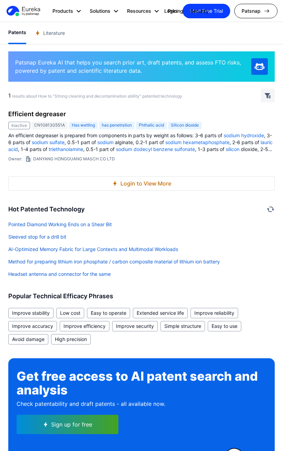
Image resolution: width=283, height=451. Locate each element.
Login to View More (145, 183)
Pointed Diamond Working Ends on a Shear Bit (60, 224)
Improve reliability (214, 313)
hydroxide (252, 135)
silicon (233, 149)
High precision (71, 339)
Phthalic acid (151, 125)
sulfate (57, 142)
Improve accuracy (32, 326)
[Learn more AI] (259, 66)
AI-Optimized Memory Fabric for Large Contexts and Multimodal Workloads (93, 249)
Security (199, 11)
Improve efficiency (85, 326)
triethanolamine (66, 149)
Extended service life (160, 313)
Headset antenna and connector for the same (59, 274)
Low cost (70, 313)
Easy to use (224, 326)
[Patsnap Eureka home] (23, 11)
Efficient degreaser (37, 114)
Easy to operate (108, 313)
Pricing (175, 11)
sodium (232, 135)
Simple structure (182, 326)
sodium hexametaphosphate (197, 142)
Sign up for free (71, 424)
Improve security (135, 326)
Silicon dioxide (185, 125)
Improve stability (31, 313)
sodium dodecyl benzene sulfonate (155, 149)
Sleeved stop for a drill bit (37, 237)
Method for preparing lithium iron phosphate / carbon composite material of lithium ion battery (114, 261)
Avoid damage (28, 339)
